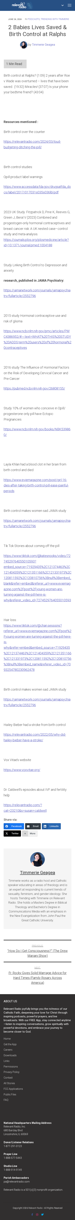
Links (6, 1061)
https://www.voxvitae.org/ (22, 770)
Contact (8, 1077)
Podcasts (34, 19)
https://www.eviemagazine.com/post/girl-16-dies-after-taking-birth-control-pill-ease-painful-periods (36, 485)
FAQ (6, 1099)
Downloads (10, 1055)
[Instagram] (37, 1214)
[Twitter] (42, 1214)
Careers (8, 1049)
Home (7, 1038)
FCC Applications (13, 1088)
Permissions (11, 1066)
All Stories (9, 1083)
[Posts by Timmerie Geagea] (24, 44)
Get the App (10, 1044)
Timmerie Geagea (43, 44)
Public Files (10, 1094)
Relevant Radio (35, 1208)
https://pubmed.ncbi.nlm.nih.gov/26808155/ (34, 388)
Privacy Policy (11, 1072)
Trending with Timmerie (55, 19)
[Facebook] (32, 1214)
